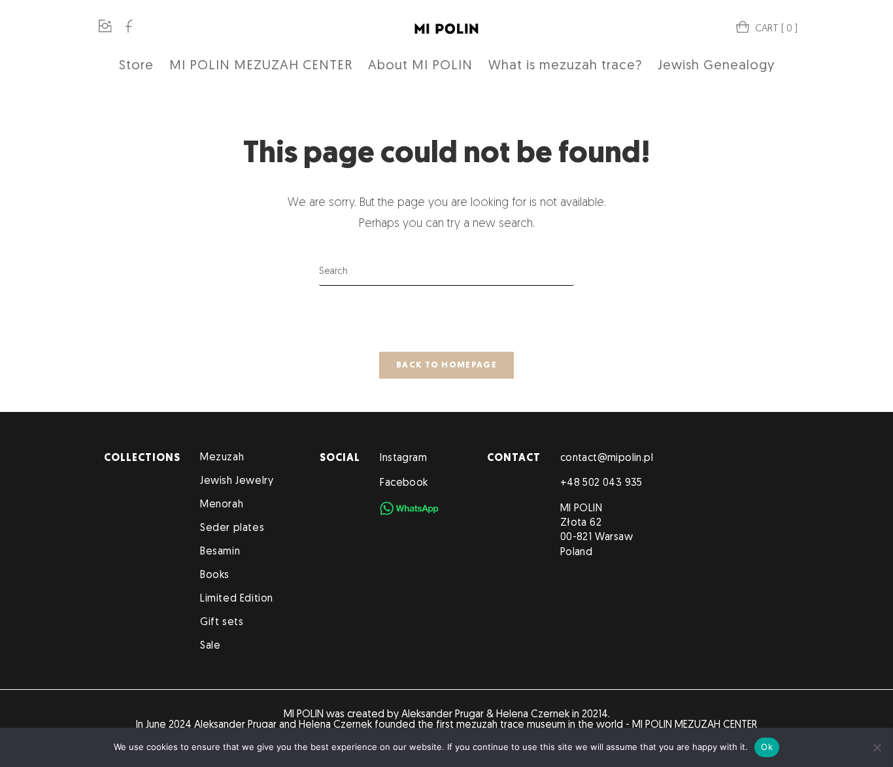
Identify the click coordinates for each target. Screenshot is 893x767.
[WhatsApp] (409, 508)
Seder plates (232, 528)
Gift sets (221, 622)
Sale (210, 646)
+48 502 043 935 (601, 483)
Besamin (220, 552)
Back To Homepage (446, 365)
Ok (767, 746)
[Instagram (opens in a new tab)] (105, 27)
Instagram (403, 458)
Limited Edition (236, 599)
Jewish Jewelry (236, 481)
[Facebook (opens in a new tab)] (129, 27)
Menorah (221, 505)
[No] (876, 747)
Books (214, 575)
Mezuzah (222, 457)
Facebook (404, 483)
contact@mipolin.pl (606, 458)
